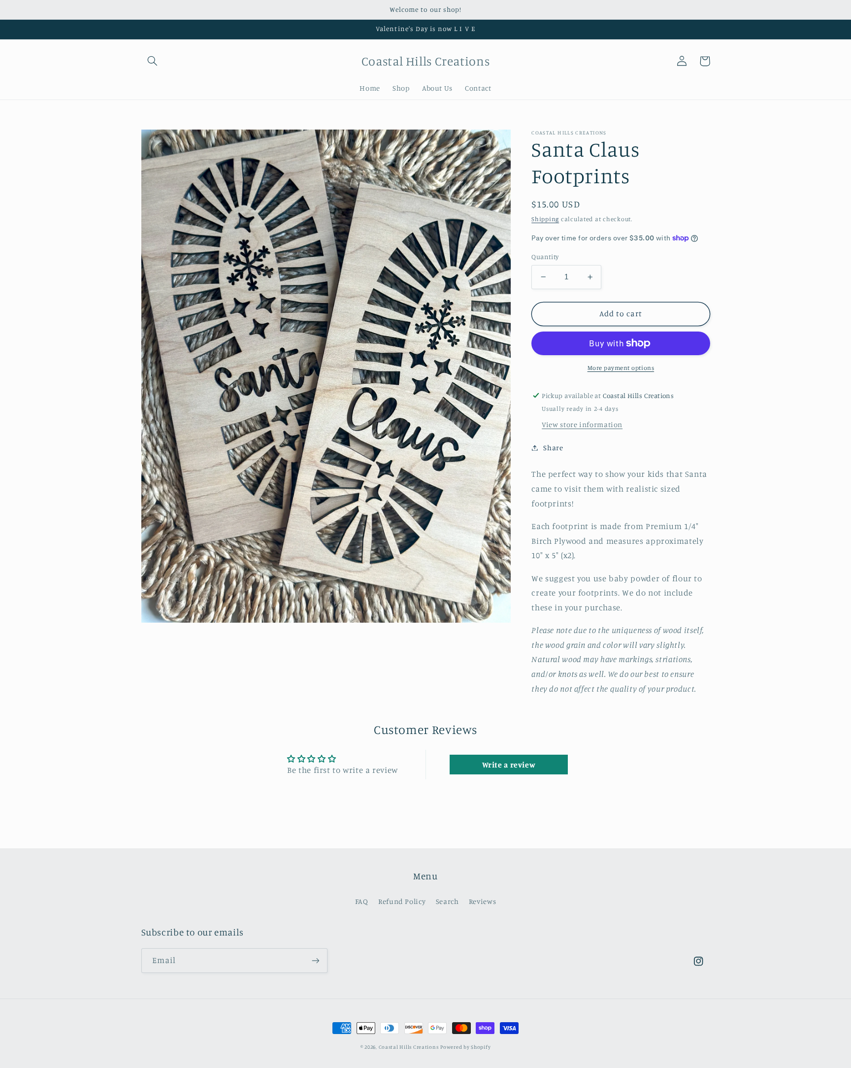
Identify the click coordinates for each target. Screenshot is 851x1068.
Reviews (482, 901)
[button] (152, 61)
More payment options (621, 367)
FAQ (361, 901)
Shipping (545, 218)
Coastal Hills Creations (409, 1047)
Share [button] (553, 447)
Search (447, 901)
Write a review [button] (509, 764)
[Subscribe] (315, 960)
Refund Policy (402, 901)
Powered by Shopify (465, 1047)
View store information (582, 424)
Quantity (544, 257)
